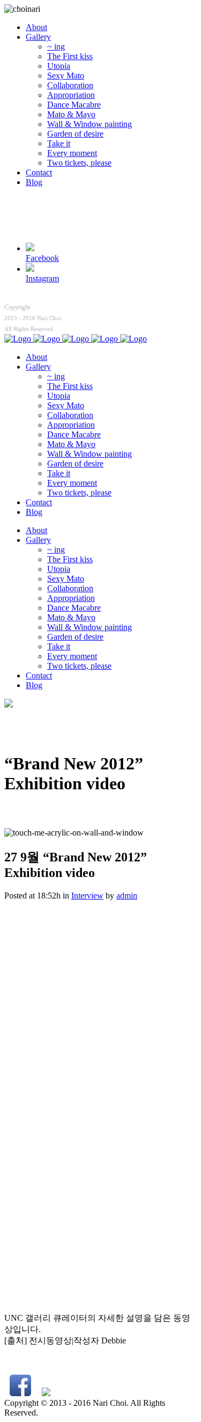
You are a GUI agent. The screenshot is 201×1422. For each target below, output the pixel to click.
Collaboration (70, 85)
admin (126, 895)
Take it (58, 143)
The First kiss (70, 56)
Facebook (42, 258)
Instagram (42, 278)
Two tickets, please (79, 162)
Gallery (38, 36)
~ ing (56, 46)
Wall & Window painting (89, 124)
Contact (39, 172)
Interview (87, 895)
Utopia (58, 65)
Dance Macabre (74, 104)
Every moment (72, 153)
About (36, 27)
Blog (34, 182)
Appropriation (71, 95)
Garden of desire (75, 133)
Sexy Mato (65, 75)
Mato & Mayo (71, 114)
